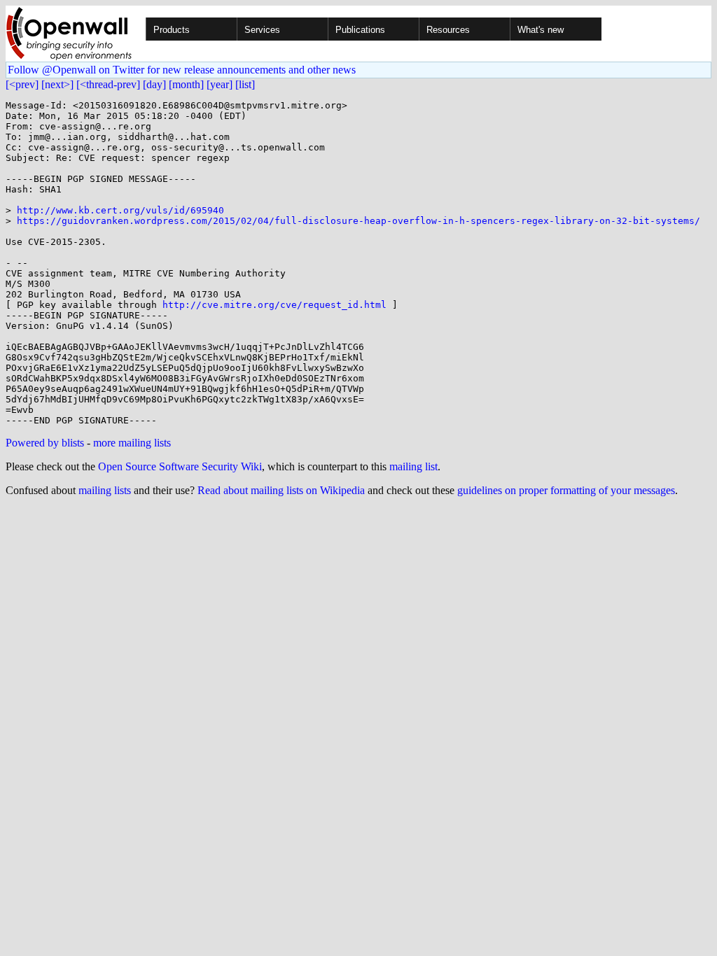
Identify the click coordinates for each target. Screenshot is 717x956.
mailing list (413, 466)
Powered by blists (45, 443)
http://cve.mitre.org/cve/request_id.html (274, 305)
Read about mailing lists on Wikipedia (281, 490)
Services (262, 29)
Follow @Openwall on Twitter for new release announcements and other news (182, 70)
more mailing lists (132, 443)
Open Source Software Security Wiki (180, 466)
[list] (245, 84)
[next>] (57, 84)
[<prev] (22, 84)
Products (171, 29)
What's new (540, 29)
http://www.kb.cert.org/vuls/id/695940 (120, 210)
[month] (186, 84)
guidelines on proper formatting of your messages (566, 490)
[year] (219, 84)
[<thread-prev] (108, 84)
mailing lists (104, 490)
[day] (154, 84)
